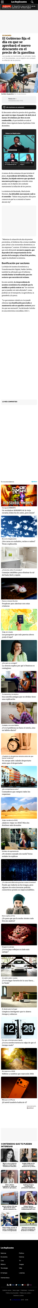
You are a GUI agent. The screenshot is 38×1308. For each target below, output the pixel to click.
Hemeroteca (5, 1278)
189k (13, 1285)
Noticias (3, 1253)
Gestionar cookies (18, 1295)
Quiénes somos (6, 1290)
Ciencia (21, 1257)
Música (3, 1264)
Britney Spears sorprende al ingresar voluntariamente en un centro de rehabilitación (28, 1208)
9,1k (24, 1285)
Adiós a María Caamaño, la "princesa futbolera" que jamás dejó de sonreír (9, 1186)
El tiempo (4, 1273)
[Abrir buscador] (32, 2)
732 (30, 1285)
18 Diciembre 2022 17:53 (15, 100)
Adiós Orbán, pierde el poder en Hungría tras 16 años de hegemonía (9, 1229)
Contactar (31, 1290)
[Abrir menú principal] (2, 2)
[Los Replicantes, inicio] (19, 2)
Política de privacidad (12, 1293)
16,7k (19, 1285)
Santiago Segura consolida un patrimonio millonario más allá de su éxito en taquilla (28, 1186)
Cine (2, 1260)
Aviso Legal (16, 1290)
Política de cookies (25, 1293)
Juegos (21, 1264)
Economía (4, 1257)
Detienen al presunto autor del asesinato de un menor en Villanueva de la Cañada (28, 1229)
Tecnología (4, 1268)
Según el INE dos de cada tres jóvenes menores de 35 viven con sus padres (28, 1165)
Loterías (22, 1273)
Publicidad (24, 1290)
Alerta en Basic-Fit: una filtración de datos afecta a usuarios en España (9, 1208)
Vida (20, 1268)
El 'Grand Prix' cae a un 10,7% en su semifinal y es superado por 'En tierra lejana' (18, 7)
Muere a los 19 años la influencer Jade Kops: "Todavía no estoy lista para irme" (9, 1165)
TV (20, 1260)
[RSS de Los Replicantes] (8, 1285)
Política (21, 1253)
